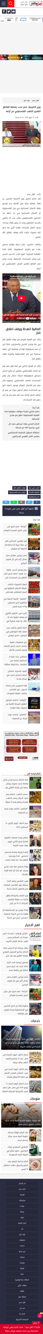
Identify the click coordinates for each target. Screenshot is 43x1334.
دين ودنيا (22, 1251)
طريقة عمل (22, 1296)
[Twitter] (29, 502)
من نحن (22, 1308)
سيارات (22, 1257)
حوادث (22, 1206)
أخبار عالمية (22, 1223)
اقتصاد (22, 1194)
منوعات (22, 1262)
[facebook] (4, 11)
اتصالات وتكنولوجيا (22, 1279)
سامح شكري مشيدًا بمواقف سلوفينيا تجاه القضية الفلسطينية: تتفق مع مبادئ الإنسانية (21, 415)
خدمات (22, 1245)
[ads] (21, 19)
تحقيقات (22, 1240)
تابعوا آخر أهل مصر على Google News (19, 511)
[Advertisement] (21, 169)
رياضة (22, 1211)
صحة (22, 1274)
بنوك (22, 1217)
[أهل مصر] (35, 4)
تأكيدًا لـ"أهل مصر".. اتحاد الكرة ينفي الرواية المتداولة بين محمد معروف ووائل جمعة (21, 1329)
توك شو (22, 1234)
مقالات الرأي (22, 1285)
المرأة (22, 1268)
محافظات (22, 1200)
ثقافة (22, 1291)
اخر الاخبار (22, 1183)
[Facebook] (36, 502)
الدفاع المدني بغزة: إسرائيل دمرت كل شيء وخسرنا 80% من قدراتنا (23, 425)
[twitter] (9, 11)
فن (22, 1228)
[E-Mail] (21, 502)
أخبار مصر (22, 1189)
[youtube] (13, 11)
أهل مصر (31, 194)
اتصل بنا (22, 1313)
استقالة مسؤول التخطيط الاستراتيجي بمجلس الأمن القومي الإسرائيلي (23, 434)
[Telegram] (6, 502)
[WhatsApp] (13, 502)
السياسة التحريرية (22, 1319)
